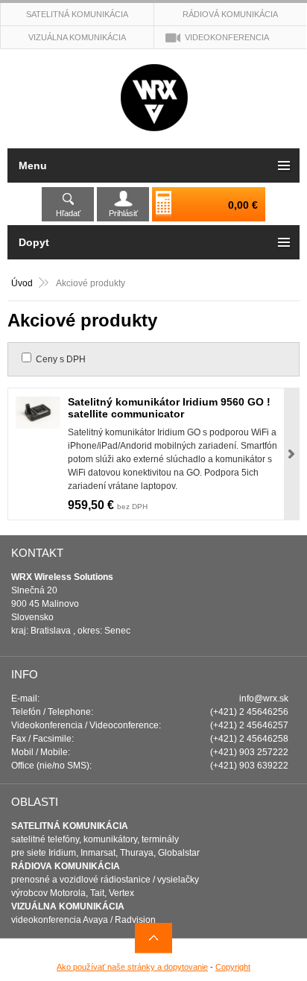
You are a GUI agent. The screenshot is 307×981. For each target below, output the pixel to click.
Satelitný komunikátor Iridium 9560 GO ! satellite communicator (169, 408)
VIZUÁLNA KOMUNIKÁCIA (67, 906)
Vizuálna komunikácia (77, 37)
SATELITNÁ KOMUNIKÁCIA (69, 826)
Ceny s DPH (61, 359)
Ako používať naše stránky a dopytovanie (132, 966)
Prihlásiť (123, 213)
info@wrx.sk (263, 698)
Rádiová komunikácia (230, 14)
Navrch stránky (153, 938)
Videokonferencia (227, 37)
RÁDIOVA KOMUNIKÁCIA (65, 866)
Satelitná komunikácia (77, 14)
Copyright (232, 966)
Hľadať (68, 213)
